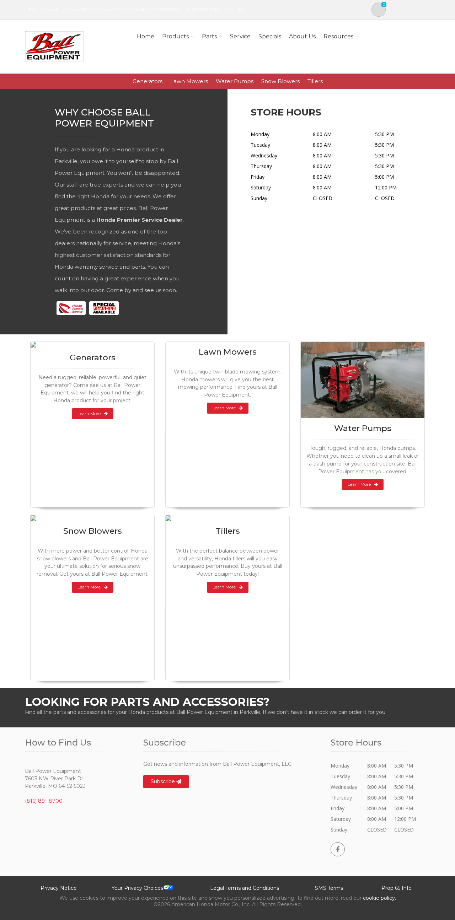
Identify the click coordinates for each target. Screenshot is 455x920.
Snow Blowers (280, 81)
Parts (209, 36)
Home (145, 36)
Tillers (315, 81)
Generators (147, 81)
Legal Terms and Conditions (244, 888)
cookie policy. (379, 898)
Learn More (89, 413)
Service (240, 36)
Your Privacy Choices (137, 888)
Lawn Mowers (189, 81)
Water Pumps (234, 81)
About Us (302, 36)
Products (175, 36)
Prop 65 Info (396, 888)
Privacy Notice (59, 888)
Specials (269, 36)
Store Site (234, 9)
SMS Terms (329, 888)
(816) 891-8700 (206, 9)
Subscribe (163, 781)
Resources (338, 36)
